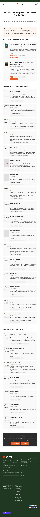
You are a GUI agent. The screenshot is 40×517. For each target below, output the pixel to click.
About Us (22, 475)
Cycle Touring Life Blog (7, 488)
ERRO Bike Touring (6, 486)
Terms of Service (18, 497)
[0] (36, 4)
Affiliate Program (18, 488)
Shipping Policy (17, 494)
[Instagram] (27, 465)
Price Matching (17, 491)
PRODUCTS (5, 483)
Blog (21, 478)
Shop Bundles (16, 443)
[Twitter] (24, 465)
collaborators (24, 461)
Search (16, 485)
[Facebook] (22, 465)
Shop (22, 474)
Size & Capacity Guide (19, 486)
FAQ (21, 477)
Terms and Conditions (18, 489)
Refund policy (17, 498)
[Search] (35, 4)
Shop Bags (25, 443)
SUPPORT (17, 483)
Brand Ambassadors (18, 492)
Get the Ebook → (14, 57)
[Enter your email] (18, 476)
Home (22, 472)
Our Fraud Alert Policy (18, 500)
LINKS (22, 470)
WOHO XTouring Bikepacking (8, 485)
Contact (22, 480)
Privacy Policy (17, 495)
